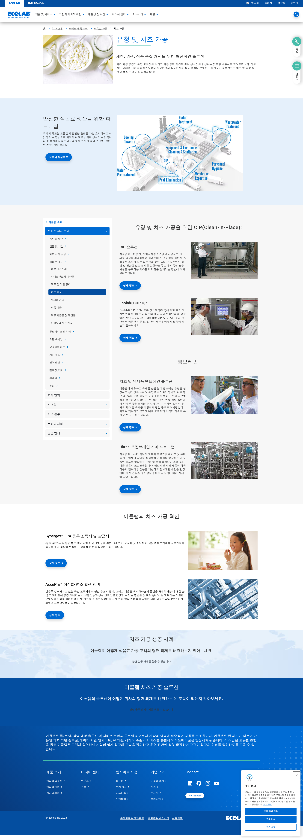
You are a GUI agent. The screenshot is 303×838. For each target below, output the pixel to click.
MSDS (281, 3)
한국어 (255, 3)
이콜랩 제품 (53, 786)
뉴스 (83, 786)
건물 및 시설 (56, 246)
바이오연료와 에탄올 (62, 276)
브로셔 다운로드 (58, 157)
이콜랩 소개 (55, 222)
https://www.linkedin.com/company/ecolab (190, 783)
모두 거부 (270, 819)
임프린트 (121, 792)
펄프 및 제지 (56, 370)
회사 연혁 (54, 395)
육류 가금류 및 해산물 (63, 315)
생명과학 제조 (57, 347)
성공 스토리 (53, 792)
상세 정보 (128, 285)
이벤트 (85, 780)
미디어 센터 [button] (119, 14)
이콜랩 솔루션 (54, 780)
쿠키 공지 (267, 804)
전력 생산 (54, 362)
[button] (55, 14)
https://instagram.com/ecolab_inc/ (208, 783)
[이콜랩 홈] (19, 15)
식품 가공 (56, 307)
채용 (153, 786)
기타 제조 (54, 354)
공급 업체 (54, 433)
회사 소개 (57, 28)
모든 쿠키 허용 (271, 811)
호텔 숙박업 (56, 339)
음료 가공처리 (59, 268)
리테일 (53, 378)
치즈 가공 (56, 292)
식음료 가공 (100, 28)
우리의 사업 (55, 423)
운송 (51, 385)
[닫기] (296, 775)
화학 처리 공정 (57, 254)
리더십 (52, 404)
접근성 (119, 780)
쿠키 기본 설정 (195, 796)
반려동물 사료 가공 (61, 323)
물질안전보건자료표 (132, 818)
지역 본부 (54, 414)
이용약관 (177, 818)
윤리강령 (156, 798)
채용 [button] (152, 14)
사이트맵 (121, 798)
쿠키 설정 (270, 827)
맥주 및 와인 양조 (61, 284)
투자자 (268, 3)
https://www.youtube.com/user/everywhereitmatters (217, 783)
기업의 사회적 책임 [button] (70, 14)
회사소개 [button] (138, 14)
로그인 (294, 3)
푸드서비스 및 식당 (60, 331)
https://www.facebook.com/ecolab (199, 783)
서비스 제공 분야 (78, 28)
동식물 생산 (56, 238)
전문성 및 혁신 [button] (96, 14)
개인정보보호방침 (158, 818)
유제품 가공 (57, 299)
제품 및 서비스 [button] (43, 14)
